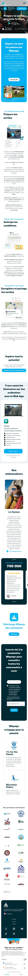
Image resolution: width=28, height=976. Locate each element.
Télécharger (21, 8)
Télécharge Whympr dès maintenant (14, 625)
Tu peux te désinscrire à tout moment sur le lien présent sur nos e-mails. (13, 698)
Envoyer (14, 710)
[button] (24, 3)
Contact (14, 924)
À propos (14, 919)
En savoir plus (14, 79)
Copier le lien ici (13, 451)
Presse (14, 921)
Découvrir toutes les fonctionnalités (14, 370)
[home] (3, 3)
